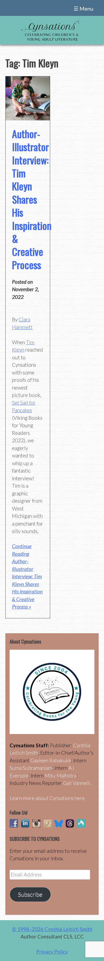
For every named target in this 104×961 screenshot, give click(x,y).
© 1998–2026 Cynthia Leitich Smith (52, 929)
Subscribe (30, 894)
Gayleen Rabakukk (50, 760)
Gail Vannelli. (77, 783)
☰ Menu (83, 8)
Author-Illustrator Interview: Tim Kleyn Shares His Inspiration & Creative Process (31, 199)
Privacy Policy (52, 952)
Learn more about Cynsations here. (48, 798)
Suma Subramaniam (31, 768)
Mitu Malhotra (61, 775)
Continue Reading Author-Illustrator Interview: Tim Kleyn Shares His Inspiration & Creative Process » (27, 576)
